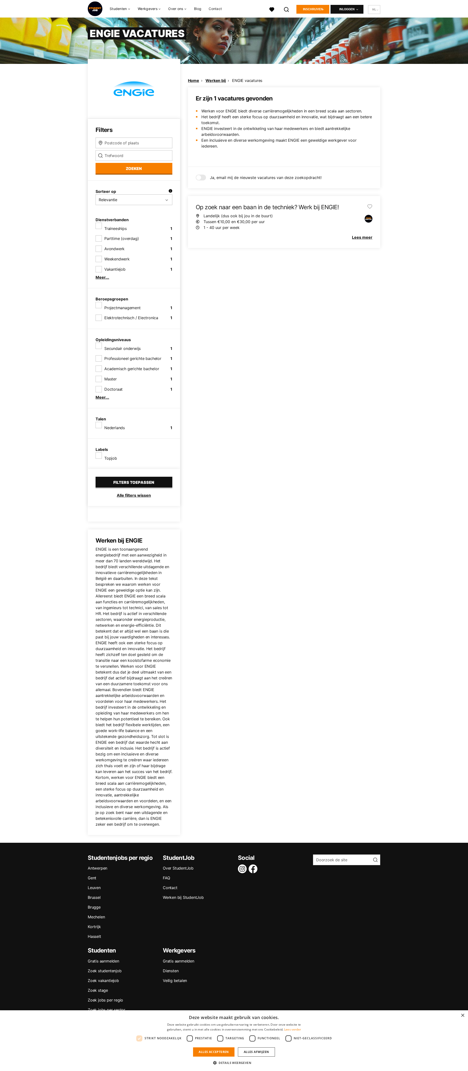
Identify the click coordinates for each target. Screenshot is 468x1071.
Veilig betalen (175, 980)
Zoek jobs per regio (105, 1000)
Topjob (110, 458)
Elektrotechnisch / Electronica (131, 317)
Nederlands (114, 427)
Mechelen (96, 916)
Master (110, 379)
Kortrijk (94, 926)
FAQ (166, 877)
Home (193, 80)
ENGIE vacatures (247, 80)
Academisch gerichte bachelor (131, 368)
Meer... (102, 277)
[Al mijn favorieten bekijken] (271, 9)
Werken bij (215, 80)
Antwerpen (97, 868)
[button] (234, 1062)
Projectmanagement (122, 307)
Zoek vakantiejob (103, 980)
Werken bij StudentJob (183, 897)
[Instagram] (243, 868)
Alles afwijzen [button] (256, 1052)
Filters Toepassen (133, 482)
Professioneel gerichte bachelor (132, 358)
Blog (197, 9)
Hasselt (94, 936)
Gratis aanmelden (103, 961)
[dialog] (234, 1040)
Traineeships (115, 228)
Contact (215, 9)
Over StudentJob (178, 868)
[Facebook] (254, 868)
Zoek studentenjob (105, 970)
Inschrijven (313, 9)
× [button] (462, 1015)
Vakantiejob (115, 269)
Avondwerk (114, 248)
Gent (92, 877)
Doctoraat (113, 389)
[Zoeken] (286, 9)
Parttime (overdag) (121, 238)
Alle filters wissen (134, 495)
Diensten (170, 970)
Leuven (94, 887)
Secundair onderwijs (122, 348)
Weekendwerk (117, 259)
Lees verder (292, 1029)
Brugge (94, 907)
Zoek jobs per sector (106, 1009)
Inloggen (347, 9)
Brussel (94, 897)
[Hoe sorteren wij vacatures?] (170, 191)
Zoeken (134, 168)
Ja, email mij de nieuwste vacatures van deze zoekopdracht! (266, 177)
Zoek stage (98, 990)
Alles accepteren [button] (214, 1052)
